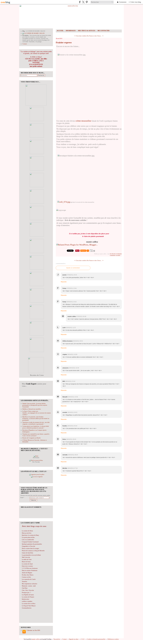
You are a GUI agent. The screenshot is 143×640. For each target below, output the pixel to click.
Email (21, 497)
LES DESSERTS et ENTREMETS (116, 254)
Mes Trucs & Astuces (86, 30)
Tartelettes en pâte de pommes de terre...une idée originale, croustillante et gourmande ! (36, 423)
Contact (24, 44)
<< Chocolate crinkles (80, 36)
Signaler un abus (74, 639)
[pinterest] (86, 2)
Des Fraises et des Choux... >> (95, 36)
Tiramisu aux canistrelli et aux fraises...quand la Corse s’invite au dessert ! (35, 434)
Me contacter (103, 30)
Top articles (56, 639)
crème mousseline (83, 121)
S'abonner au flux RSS (33, 630)
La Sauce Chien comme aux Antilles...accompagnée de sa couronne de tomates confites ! (36, 412)
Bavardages (71, 30)
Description (25, 35)
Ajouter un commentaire (73, 268)
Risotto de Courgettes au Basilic (31, 438)
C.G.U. (83, 639)
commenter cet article (115, 255)
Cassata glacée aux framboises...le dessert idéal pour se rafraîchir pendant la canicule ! (35, 427)
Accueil (60, 30)
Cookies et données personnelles (96, 639)
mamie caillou (36, 639)
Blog (23, 31)
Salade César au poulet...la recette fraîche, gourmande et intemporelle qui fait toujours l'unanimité (34, 405)
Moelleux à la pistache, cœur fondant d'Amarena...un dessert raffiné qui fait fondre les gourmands (35, 418)
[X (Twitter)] (83, 2)
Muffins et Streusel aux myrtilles (31, 409)
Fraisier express (64, 42)
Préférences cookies (113, 639)
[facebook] (80, 2)
